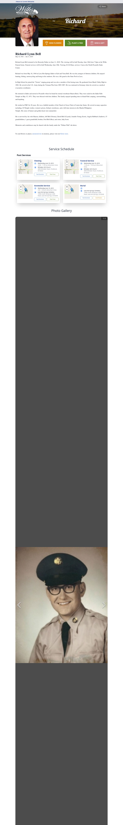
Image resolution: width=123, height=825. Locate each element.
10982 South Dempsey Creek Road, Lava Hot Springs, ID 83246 (48, 195)
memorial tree (37, 134)
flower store (64, 134)
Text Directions (40, 174)
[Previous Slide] (19, 605)
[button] (25, 165)
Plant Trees (52, 174)
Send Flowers (98, 198)
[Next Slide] (104, 605)
